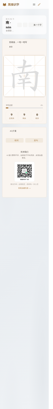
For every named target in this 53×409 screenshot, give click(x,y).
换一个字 (38, 24)
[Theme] (44, 4)
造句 (36, 140)
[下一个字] (25, 25)
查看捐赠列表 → (24, 188)
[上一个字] (19, 25)
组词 (17, 140)
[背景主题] (39, 4)
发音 (11, 47)
